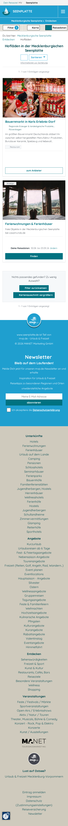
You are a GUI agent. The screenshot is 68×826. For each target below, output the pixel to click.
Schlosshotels (34, 467)
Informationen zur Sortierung (34, 62)
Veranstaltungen (34, 696)
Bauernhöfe (34, 480)
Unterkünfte (34, 436)
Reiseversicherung (34, 809)
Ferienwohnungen (34, 446)
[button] (23, 11)
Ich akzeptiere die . (35, 410)
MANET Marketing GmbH (38, 343)
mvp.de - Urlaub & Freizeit (34, 338)
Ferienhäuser (34, 450)
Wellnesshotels (34, 497)
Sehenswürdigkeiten (34, 659)
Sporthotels (34, 531)
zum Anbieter (34, 170)
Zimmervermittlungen (34, 519)
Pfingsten (34, 621)
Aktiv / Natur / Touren (34, 715)
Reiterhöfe (34, 527)
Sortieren (37, 57)
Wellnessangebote (34, 591)
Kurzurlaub (34, 544)
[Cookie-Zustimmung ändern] (6, 816)
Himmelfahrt (34, 647)
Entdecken (9, 39)
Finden (34, 256)
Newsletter (35, 814)
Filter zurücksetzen (35, 287)
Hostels (34, 506)
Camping (34, 459)
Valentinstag (34, 638)
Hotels (34, 441)
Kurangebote (34, 630)
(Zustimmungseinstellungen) (34, 805)
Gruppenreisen (34, 595)
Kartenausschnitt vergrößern (35, 294)
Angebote (34, 538)
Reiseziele (34, 676)
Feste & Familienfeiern (34, 604)
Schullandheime (34, 514)
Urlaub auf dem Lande (34, 454)
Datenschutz (34, 801)
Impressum (34, 796)
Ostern (34, 587)
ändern (53, 248)
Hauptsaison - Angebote (34, 578)
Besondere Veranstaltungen (34, 681)
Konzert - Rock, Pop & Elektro (34, 723)
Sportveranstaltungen (34, 706)
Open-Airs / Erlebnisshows (34, 710)
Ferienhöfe (34, 501)
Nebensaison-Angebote (34, 557)
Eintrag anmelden (34, 792)
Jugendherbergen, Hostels (34, 489)
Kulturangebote (34, 625)
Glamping (34, 523)
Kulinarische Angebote (34, 617)
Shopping (34, 689)
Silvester (34, 583)
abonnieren (34, 402)
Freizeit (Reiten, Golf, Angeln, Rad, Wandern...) (34, 565)
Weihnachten (34, 608)
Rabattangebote (34, 634)
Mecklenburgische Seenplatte (34, 35)
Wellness (34, 685)
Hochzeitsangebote (34, 613)
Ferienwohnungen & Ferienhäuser (29, 224)
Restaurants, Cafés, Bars (34, 672)
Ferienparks (34, 476)
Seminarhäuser (34, 471)
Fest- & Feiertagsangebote (34, 552)
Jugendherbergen (34, 510)
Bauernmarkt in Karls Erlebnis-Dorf (30, 122)
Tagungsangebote (34, 600)
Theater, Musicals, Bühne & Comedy (34, 719)
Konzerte (34, 728)
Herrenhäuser (34, 493)
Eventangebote (34, 643)
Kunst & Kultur (34, 668)
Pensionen (34, 463)
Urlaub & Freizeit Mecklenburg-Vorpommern (34, 776)
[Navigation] (63, 11)
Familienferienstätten (34, 484)
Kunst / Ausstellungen (34, 732)
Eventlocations (34, 574)
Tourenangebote (34, 561)
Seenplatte (32, 2)
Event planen (34, 570)
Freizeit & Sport (34, 664)
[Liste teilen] (24, 57)
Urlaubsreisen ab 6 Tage (34, 548)
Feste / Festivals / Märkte (34, 702)
